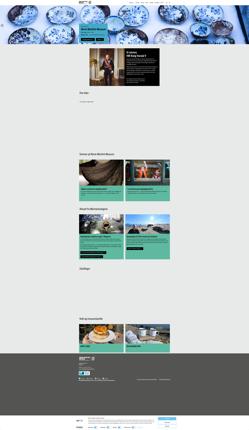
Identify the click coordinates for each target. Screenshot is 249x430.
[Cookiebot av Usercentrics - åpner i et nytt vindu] (79, 427)
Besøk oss (131, 2)
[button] (247, 40)
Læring (146, 2)
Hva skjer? (138, 2)
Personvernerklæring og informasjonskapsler (147, 379)
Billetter (99, 39)
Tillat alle (167, 418)
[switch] (108, 427)
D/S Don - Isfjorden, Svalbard (134, 248)
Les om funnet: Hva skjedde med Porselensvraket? (92, 252)
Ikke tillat (167, 426)
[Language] (167, 3)
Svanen (142, 2)
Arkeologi (151, 2)
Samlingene (157, 2)
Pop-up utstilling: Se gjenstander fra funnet (91, 256)
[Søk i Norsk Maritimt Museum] (169, 3)
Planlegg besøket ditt (87, 39)
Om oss (162, 2)
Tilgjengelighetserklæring (164, 379)
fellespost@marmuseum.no (88, 369)
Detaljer (139, 427)
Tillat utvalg (167, 422)
